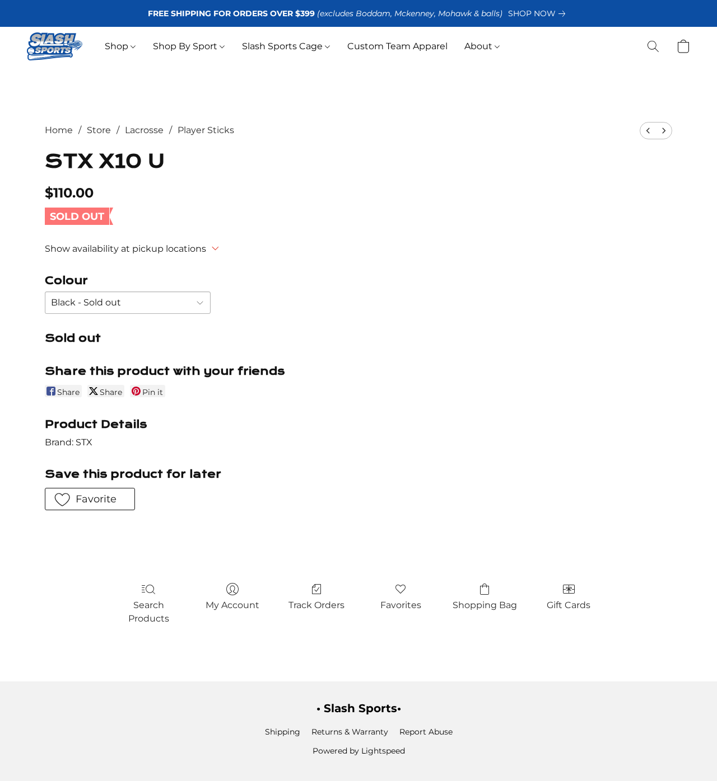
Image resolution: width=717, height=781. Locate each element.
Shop (118, 46)
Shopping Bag (485, 605)
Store (99, 130)
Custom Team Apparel (397, 46)
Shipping (282, 732)
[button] (54, 46)
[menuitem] (648, 131)
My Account (232, 605)
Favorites (400, 605)
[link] (539, 13)
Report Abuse (426, 732)
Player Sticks (206, 130)
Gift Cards (568, 605)
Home (59, 130)
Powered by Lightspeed (359, 751)
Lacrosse (144, 130)
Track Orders (316, 605)
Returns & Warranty (349, 732)
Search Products (148, 612)
